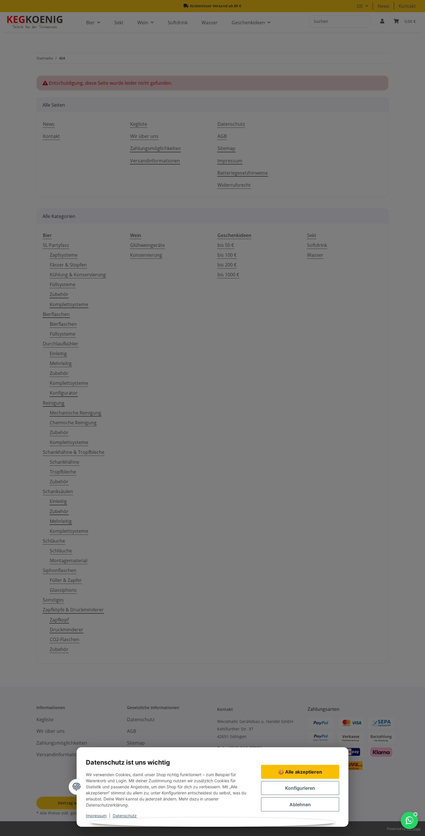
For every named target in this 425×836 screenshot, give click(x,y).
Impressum (96, 815)
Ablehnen (300, 804)
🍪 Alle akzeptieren (300, 772)
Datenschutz (125, 815)
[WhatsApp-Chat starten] (409, 820)
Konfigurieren (300, 788)
